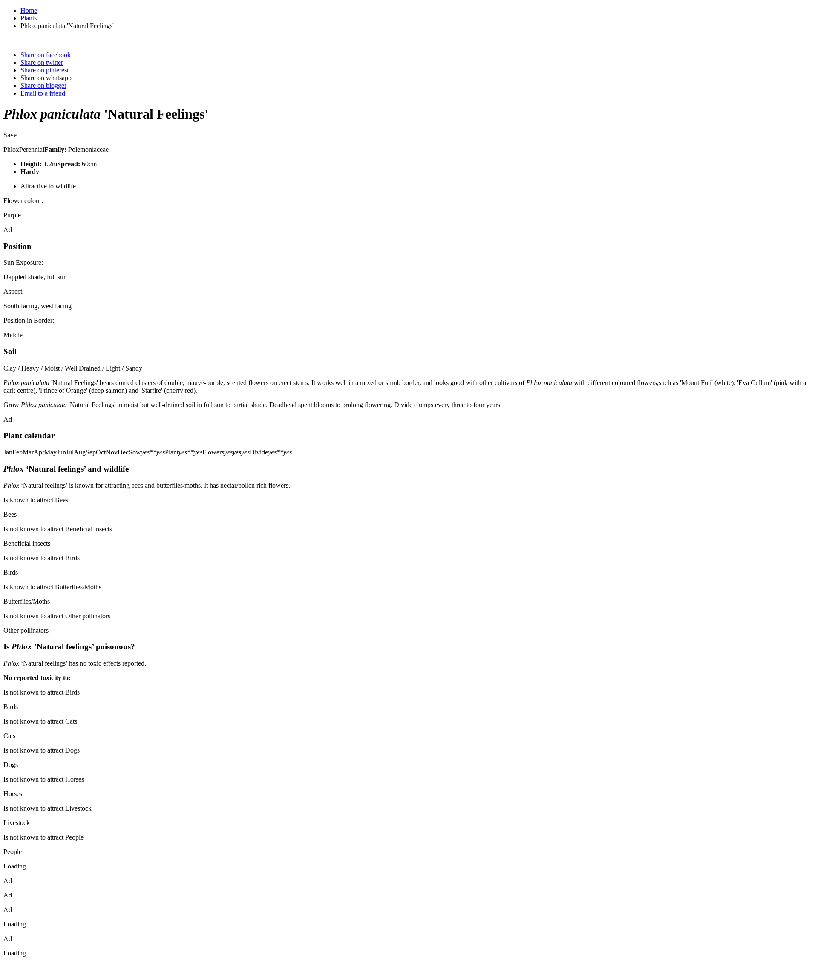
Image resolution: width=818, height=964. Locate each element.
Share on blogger (43, 85)
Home (28, 10)
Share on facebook (45, 54)
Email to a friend (42, 93)
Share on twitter (41, 62)
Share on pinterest (44, 70)
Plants (28, 18)
